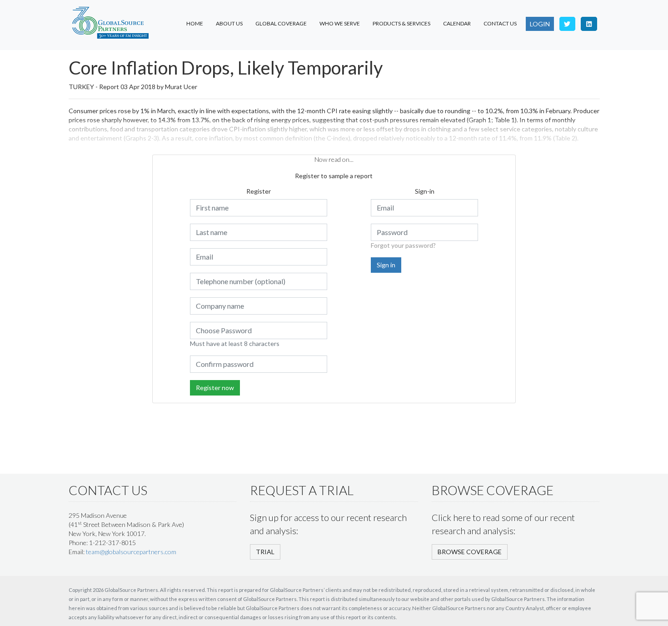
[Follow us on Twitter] (567, 24)
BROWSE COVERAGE (470, 552)
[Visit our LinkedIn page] (589, 24)
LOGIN (540, 24)
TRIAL (265, 552)
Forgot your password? (403, 245)
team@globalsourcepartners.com (131, 552)
